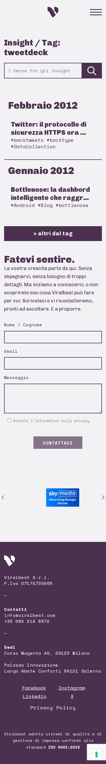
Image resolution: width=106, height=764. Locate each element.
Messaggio (16, 377)
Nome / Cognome (23, 324)
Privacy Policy (53, 707)
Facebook (34, 687)
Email (11, 351)
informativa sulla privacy (62, 420)
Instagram (71, 687)
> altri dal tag (53, 233)
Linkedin (34, 696)
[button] (2, 497)
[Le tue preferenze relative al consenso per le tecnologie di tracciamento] (96, 754)
